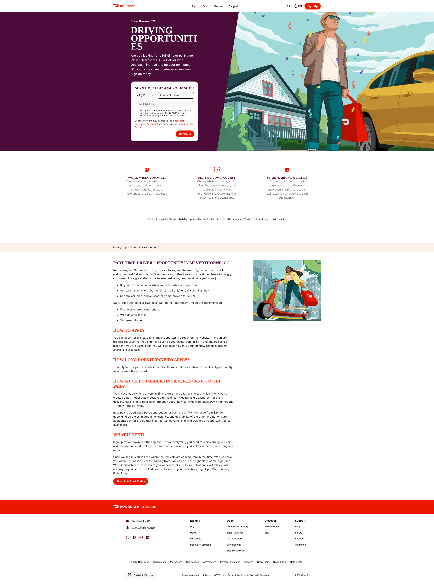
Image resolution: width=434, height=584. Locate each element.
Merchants (176, 561)
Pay (192, 526)
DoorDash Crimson (200, 544)
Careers (248, 561)
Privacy (206, 575)
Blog (267, 532)
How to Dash (272, 526)
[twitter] (127, 538)
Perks (193, 532)
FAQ (297, 526)
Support (299, 538)
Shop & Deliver (235, 532)
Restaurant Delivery (237, 526)
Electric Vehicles (236, 550)
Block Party (279, 561)
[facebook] (134, 538)
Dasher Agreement (190, 575)
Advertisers (209, 561)
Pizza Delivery (234, 538)
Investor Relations (230, 561)
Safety (298, 532)
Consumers (159, 561)
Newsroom (263, 561)
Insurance (300, 544)
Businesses (192, 561)
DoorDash (306, 575)
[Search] (289, 6)
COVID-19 (219, 575)
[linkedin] (148, 538)
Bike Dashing (234, 544)
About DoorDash (140, 561)
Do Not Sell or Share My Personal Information (248, 575)
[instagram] (141, 538)
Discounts (195, 538)
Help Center (296, 561)
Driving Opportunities (125, 247)
